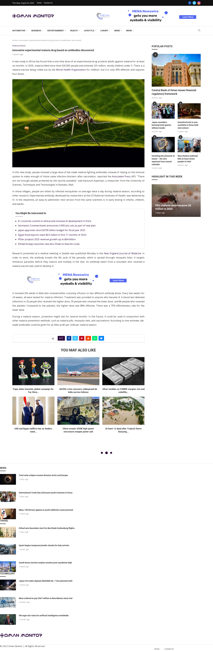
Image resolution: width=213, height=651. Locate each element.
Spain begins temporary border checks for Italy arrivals (44, 545)
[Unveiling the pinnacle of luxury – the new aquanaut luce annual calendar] (163, 144)
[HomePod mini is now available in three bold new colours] (189, 111)
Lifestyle (89, 30)
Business (36, 30)
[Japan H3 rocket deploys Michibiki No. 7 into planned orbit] (8, 585)
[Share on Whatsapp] (94, 338)
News (117, 30)
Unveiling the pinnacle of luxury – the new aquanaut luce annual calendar (163, 160)
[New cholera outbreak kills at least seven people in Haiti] (189, 144)
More (129, 30)
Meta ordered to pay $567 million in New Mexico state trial (45, 598)
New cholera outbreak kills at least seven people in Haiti (188, 159)
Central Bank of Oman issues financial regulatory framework (174, 92)
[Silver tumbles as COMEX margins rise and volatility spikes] (123, 371)
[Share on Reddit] (88, 338)
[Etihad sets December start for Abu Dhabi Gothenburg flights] (8, 532)
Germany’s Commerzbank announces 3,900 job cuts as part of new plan (57, 225)
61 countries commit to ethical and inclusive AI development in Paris (54, 221)
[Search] (199, 30)
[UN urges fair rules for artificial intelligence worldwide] (8, 619)
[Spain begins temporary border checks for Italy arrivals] (8, 549)
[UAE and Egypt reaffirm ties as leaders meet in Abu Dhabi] (33, 411)
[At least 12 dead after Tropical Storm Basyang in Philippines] (123, 411)
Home (39, 3)
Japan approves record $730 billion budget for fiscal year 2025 (51, 230)
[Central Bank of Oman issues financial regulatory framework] (176, 70)
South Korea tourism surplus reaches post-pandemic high (45, 562)
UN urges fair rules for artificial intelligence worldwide (44, 615)
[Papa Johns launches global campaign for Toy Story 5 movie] (33, 371)
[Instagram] (199, 3)
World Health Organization (71, 69)
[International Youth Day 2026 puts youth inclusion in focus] (8, 496)
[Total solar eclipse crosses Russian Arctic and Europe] (8, 479)
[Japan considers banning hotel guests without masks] (163, 111)
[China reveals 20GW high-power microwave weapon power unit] (78, 411)
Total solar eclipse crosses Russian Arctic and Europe (43, 475)
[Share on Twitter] (75, 338)
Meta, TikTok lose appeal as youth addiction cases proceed (46, 510)
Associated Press (121, 176)
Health (74, 30)
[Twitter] (194, 3)
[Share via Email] (101, 338)
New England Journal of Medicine (122, 253)
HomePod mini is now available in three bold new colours (188, 125)
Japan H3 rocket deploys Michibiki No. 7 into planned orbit (45, 581)
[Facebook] (189, 3)
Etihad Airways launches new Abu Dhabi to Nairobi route (49, 244)
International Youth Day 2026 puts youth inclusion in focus (45, 493)
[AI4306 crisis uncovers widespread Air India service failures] (78, 371)
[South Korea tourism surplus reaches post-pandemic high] (8, 566)
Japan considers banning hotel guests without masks (161, 125)
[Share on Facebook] (69, 338)
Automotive (18, 30)
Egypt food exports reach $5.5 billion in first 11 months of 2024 (52, 234)
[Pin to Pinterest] (81, 338)
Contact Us (48, 3)
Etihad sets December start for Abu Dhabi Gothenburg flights (46, 528)
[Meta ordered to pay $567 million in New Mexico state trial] (8, 602)
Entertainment (55, 30)
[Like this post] (62, 338)
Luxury (104, 30)
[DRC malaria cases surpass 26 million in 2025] (176, 200)
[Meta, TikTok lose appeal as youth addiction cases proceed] (8, 514)
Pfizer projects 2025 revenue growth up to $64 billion (47, 239)
